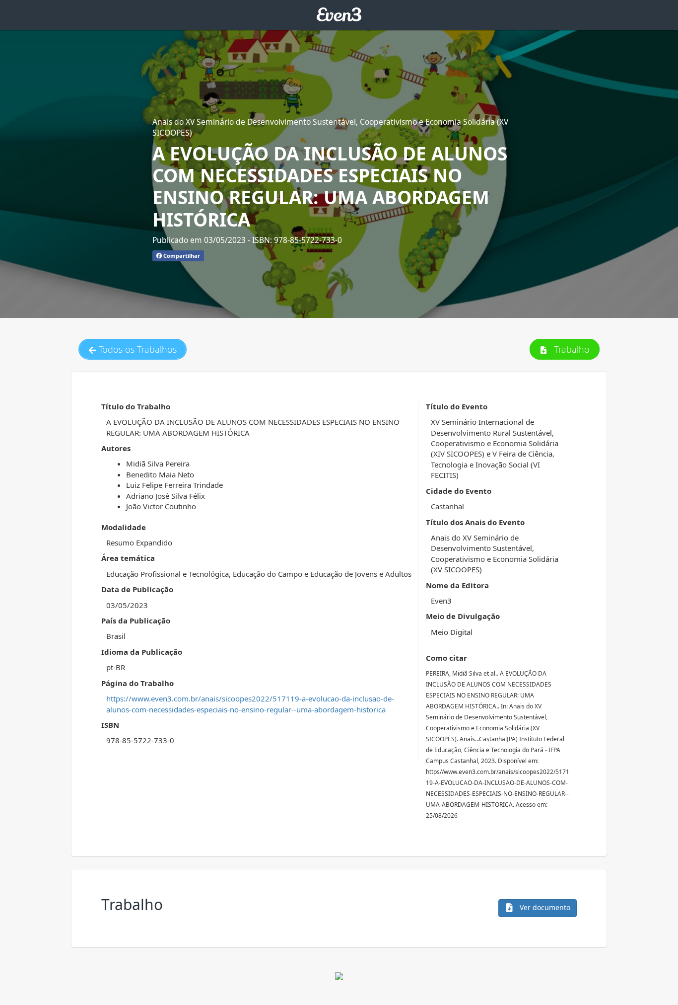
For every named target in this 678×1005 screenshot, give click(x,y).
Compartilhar (181, 255)
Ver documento (544, 907)
